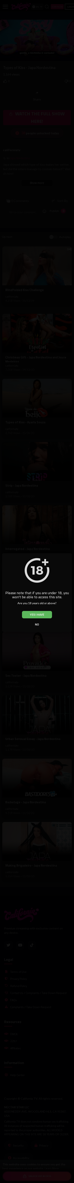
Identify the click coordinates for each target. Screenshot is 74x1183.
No (37, 624)
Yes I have (37, 614)
